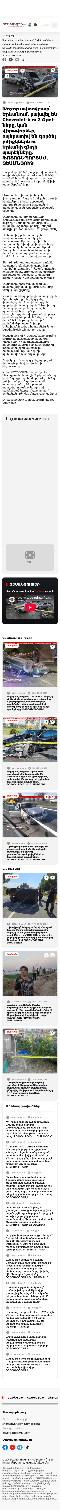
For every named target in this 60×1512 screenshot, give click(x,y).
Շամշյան (11, 70)
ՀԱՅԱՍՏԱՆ (35, 1397)
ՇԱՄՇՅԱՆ (15, 1397)
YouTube (39, 591)
